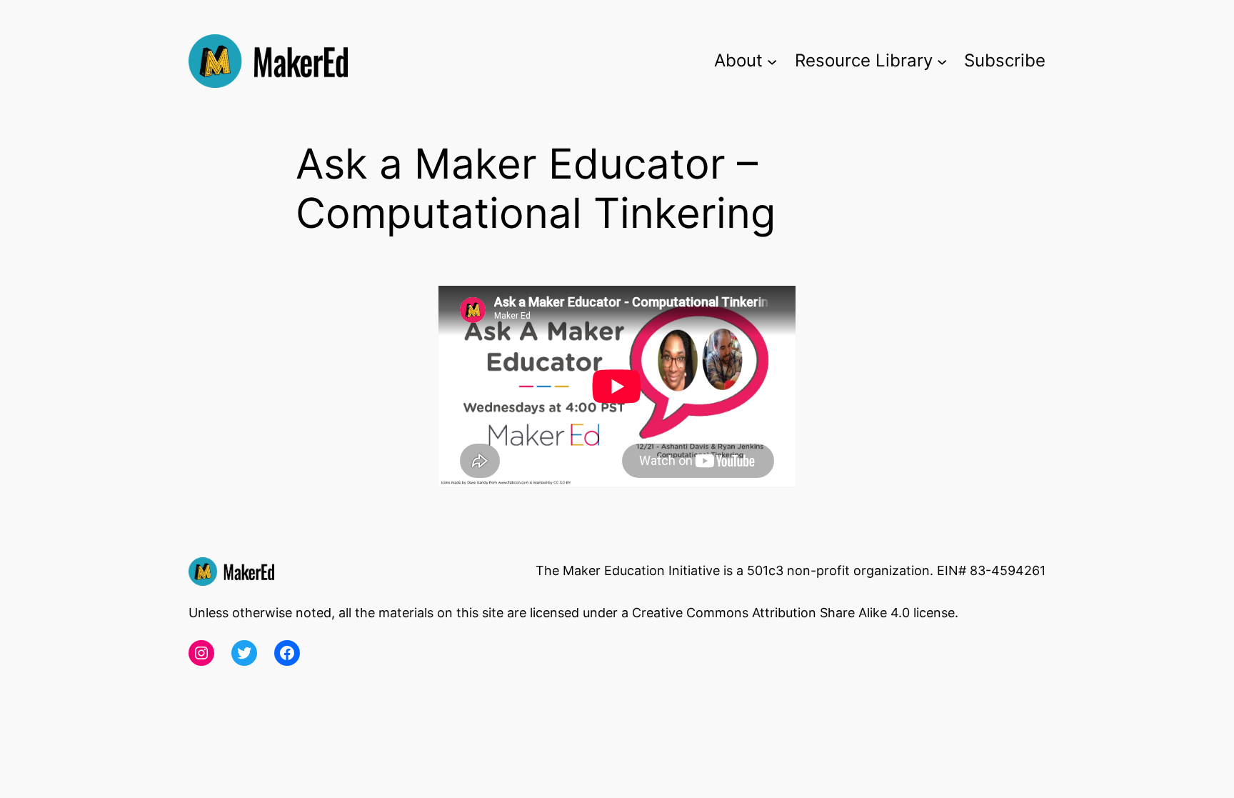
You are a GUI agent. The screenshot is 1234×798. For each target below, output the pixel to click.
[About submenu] (772, 61)
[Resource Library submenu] (942, 61)
